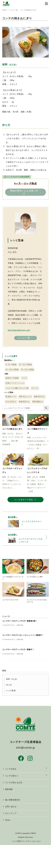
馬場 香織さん (37, 402)
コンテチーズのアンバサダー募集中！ (18, 650)
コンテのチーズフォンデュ (12, 470)
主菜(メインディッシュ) (15, 383)
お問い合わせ (10, 807)
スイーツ (34, 388)
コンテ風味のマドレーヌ (37, 431)
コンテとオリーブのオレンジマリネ (37, 470)
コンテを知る (10, 769)
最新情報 (9, 789)
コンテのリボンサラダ (10, 600)
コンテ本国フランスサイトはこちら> (26, 841)
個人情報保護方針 (12, 800)
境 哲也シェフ (11, 397)
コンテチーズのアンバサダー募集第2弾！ (19, 621)
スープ (24, 378)
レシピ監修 (11, 691)
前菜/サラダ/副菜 (12, 378)
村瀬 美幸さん (24, 402)
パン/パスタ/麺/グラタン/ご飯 (17, 388)
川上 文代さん (11, 402)
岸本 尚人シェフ (25, 397)
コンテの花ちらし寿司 (35, 577)
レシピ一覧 (13, 10)
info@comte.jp (25, 747)
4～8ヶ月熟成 (11, 365)
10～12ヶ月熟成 (25, 365)
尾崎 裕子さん (39, 397)
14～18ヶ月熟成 (12, 370)
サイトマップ (10, 813)
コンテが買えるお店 (13, 783)
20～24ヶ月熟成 (27, 370)
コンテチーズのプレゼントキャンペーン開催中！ (23, 635)
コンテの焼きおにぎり (28, 10)
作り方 (9, 685)
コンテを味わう (11, 776)
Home (4, 10)
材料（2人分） (12, 679)
